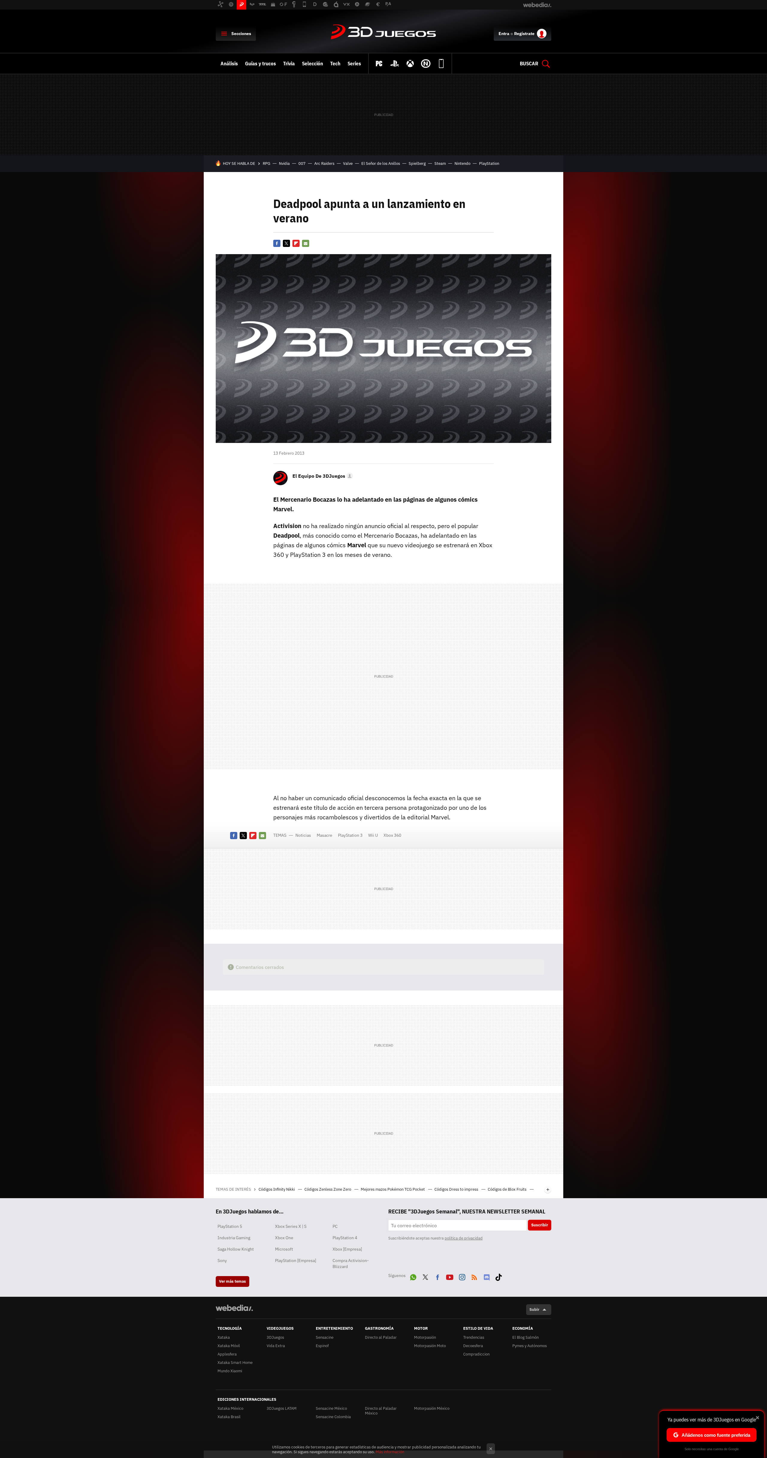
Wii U (373, 835)
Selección (312, 63)
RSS (474, 1276)
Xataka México (230, 1408)
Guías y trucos (260, 63)
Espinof (322, 1345)
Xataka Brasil (229, 1416)
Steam (440, 163)
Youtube (450, 1276)
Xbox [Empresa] (347, 1249)
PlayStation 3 (350, 835)
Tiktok (498, 1276)
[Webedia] (234, 1307)
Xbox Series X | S (291, 1226)
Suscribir (539, 1225)
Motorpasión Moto (430, 1345)
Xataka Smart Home (235, 1362)
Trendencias (473, 1337)
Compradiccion (476, 1354)
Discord (486, 1276)
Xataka (224, 1337)
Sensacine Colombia (333, 1416)
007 (302, 163)
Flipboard (296, 243)
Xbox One (284, 1237)
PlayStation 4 (345, 1237)
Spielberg (417, 163)
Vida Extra (276, 1345)
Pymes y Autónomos (529, 1345)
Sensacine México (331, 1408)
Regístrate (524, 33)
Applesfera (227, 1354)
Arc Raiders (324, 163)
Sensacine (324, 1337)
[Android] (441, 63)
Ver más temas (232, 1281)
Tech (335, 63)
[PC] (379, 63)
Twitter (286, 243)
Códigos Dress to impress (456, 1189)
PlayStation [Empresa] (295, 1260)
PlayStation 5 (230, 1226)
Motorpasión (425, 1337)
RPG (266, 163)
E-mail (305, 243)
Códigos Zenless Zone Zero (328, 1189)
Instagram (462, 1276)
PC (335, 1226)
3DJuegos (383, 32)
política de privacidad (464, 1238)
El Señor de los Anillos (380, 163)
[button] (322, 476)
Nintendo (462, 163)
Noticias (303, 835)
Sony (222, 1260)
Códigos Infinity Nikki (277, 1189)
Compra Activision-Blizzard (351, 1263)
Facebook (276, 243)
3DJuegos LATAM (282, 1408)
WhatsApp (413, 1276)
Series (354, 63)
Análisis (229, 63)
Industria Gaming (234, 1237)
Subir (534, 1309)
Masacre (324, 835)
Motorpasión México (431, 1408)
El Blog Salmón (525, 1337)
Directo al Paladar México (381, 1411)
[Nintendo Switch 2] (425, 63)
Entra (504, 33)
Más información (390, 1451)
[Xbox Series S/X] (410, 63)
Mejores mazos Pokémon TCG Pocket (393, 1189)
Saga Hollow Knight (236, 1249)
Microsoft (284, 1249)
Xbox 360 (392, 835)
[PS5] (394, 63)
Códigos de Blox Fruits (507, 1189)
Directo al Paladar (381, 1337)
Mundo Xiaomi (230, 1370)
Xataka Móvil (229, 1345)
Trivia (289, 63)
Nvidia (284, 163)
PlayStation (489, 163)
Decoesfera (473, 1345)
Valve (348, 163)
